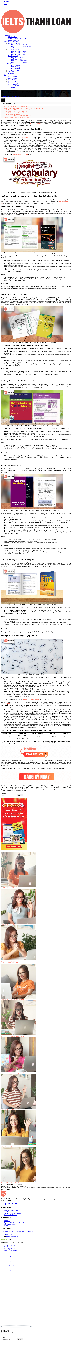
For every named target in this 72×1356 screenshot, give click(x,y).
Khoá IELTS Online (10, 962)
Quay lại (11, 1332)
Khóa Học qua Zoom (14, 43)
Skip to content (5, 1)
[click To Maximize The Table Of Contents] (3, 100)
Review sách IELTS (13, 86)
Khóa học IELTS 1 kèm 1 (8, 1109)
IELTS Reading (12, 79)
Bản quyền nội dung (10, 1248)
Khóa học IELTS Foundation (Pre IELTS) (12, 999)
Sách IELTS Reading (14, 67)
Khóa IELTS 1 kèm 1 (17, 59)
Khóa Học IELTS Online (11, 41)
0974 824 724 (8, 1234)
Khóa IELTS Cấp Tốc (17, 57)
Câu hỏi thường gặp (13, 40)
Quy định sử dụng (9, 1247)
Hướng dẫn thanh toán (10, 1250)
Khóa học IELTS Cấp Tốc (8, 1146)
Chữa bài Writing (9, 73)
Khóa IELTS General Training (19, 60)
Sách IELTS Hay (9, 64)
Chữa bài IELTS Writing (11, 1215)
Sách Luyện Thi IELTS (10, 1212)
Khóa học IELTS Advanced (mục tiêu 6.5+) (13, 1073)
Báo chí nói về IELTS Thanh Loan (14, 1222)
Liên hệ (6, 1225)
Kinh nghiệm (11, 87)
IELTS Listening (12, 76)
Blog (5, 75)
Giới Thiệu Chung (13, 37)
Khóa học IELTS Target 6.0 (19, 52)
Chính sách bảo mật (9, 1245)
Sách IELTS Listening (14, 65)
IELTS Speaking (12, 78)
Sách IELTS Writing (13, 70)
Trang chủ (3, 96)
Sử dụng (20, 1339)
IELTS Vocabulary (13, 83)
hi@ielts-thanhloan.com (12, 1236)
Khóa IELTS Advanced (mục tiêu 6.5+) (22, 48)
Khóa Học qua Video (14, 49)
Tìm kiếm (3, 793)
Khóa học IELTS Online (11, 1210)
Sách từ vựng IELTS (13, 71)
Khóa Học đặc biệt (13, 56)
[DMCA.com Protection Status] (6, 1240)
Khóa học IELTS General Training (10, 1183)
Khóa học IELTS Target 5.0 (19, 51)
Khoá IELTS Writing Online (19, 62)
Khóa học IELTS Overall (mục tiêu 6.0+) (12, 1036)
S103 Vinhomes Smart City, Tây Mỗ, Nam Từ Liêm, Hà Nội (18, 1231)
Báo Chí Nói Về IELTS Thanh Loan (18, 38)
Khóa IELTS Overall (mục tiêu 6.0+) (21, 46)
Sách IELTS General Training (12, 1213)
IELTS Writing (12, 81)
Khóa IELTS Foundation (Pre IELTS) (21, 45)
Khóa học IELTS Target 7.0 (19, 54)
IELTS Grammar (12, 84)
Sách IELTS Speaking (14, 68)
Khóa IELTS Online (9, 851)
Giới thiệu (7, 35)
